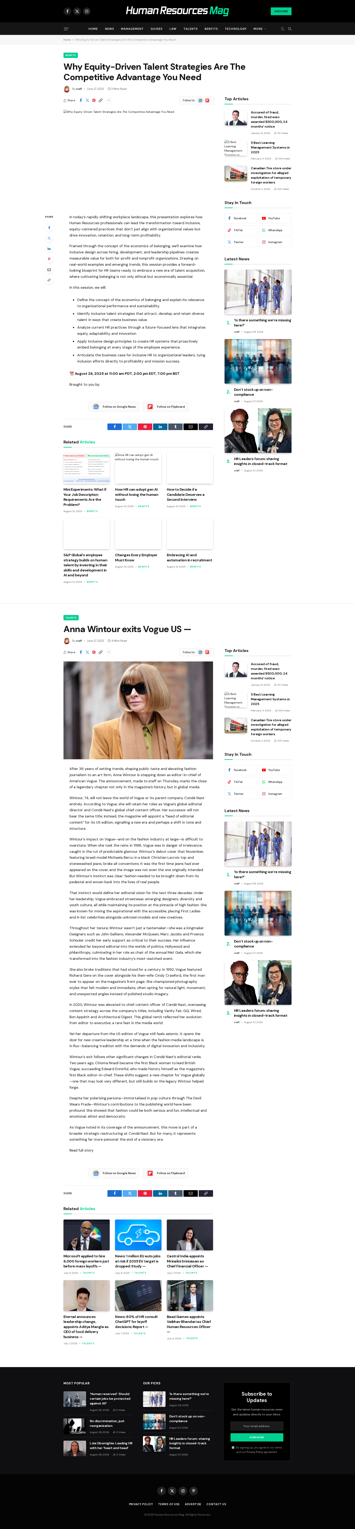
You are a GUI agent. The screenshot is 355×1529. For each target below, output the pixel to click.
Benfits (211, 29)
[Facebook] (49, 228)
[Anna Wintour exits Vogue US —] (138, 710)
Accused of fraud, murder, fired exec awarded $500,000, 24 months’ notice (269, 119)
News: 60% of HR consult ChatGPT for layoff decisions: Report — (136, 1321)
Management (132, 29)
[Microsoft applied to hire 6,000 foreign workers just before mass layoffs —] (86, 1235)
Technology (236, 29)
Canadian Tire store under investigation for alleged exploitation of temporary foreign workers (271, 175)
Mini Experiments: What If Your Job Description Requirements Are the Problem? (84, 497)
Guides (157, 29)
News (109, 29)
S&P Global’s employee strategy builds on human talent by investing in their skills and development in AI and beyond (85, 565)
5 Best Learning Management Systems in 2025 (270, 147)
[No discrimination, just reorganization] (74, 1426)
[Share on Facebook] (81, 100)
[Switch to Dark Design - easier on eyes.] (282, 29)
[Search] (289, 28)
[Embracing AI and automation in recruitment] (190, 533)
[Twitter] (49, 238)
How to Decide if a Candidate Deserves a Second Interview (186, 494)
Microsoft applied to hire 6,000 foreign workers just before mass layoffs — (86, 1261)
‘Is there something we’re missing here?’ (262, 323)
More (258, 29)
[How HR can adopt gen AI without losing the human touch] (138, 468)
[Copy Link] (100, 100)
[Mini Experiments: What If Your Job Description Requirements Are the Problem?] (86, 468)
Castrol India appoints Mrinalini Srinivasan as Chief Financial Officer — (187, 1261)
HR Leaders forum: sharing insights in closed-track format (260, 461)
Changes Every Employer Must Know (136, 557)
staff (79, 89)
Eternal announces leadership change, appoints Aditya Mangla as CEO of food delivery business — (86, 1326)
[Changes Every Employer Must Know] (138, 533)
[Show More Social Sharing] (108, 100)
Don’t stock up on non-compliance (253, 392)
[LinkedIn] (49, 249)
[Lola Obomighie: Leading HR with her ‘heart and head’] (74, 1448)
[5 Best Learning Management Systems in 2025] (236, 148)
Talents (190, 29)
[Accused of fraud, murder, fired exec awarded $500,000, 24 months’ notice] (236, 117)
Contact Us (216, 1504)
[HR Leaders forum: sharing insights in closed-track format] (258, 430)
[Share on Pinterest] (94, 100)
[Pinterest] (49, 259)
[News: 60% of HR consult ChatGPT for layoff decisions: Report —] (138, 1295)
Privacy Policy (255, 1452)
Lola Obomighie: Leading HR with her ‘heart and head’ (111, 1445)
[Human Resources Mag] (177, 11)
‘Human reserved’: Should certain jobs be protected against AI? (110, 1399)
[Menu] (66, 29)
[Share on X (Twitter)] (87, 100)
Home (93, 29)
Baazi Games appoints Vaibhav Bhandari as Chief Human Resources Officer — (189, 1324)
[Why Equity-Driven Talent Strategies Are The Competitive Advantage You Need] (138, 159)
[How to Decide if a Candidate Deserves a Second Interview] (190, 468)
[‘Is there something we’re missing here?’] (258, 292)
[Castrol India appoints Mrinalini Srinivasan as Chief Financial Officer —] (190, 1235)
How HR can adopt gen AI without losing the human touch (136, 494)
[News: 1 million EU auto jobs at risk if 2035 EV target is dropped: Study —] (138, 1235)
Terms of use (169, 1504)
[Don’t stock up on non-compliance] (258, 361)
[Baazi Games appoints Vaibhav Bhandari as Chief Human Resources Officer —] (190, 1295)
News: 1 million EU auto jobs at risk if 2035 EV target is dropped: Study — (137, 1261)
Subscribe (281, 11)
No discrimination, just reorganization (107, 1423)
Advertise (193, 1504)
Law (172, 29)
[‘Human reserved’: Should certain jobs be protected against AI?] (74, 1399)
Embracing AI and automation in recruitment (189, 557)
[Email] (49, 269)
